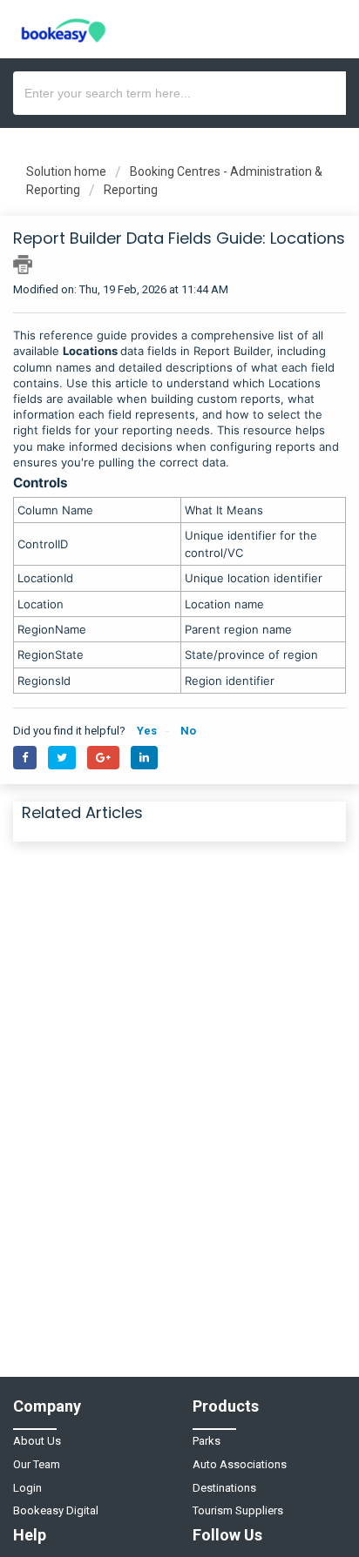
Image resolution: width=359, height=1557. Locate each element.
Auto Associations (240, 1464)
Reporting (131, 190)
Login (27, 1487)
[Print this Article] (22, 264)
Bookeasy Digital (55, 1510)
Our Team (36, 1464)
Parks (206, 1440)
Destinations (224, 1487)
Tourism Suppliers (238, 1510)
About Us (37, 1440)
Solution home (67, 171)
